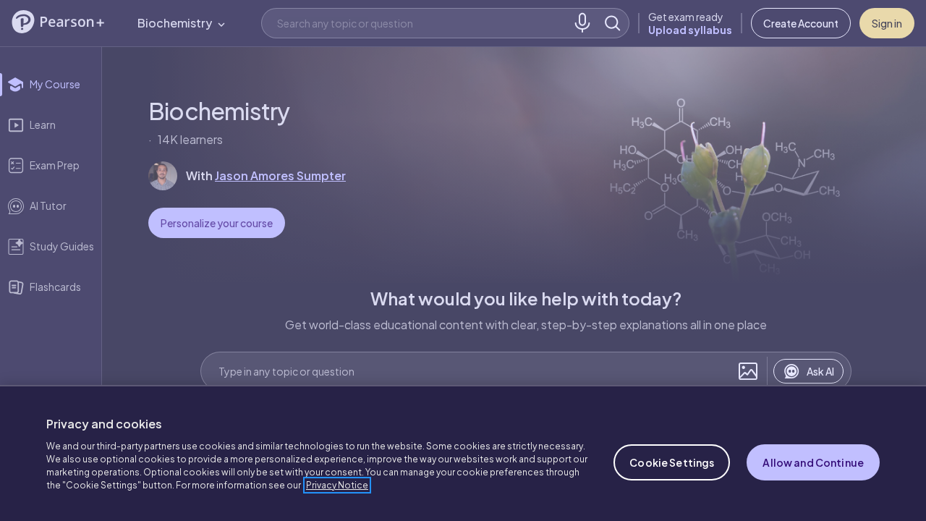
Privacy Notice (337, 485)
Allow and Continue (813, 462)
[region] (463, 453)
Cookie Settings (671, 462)
